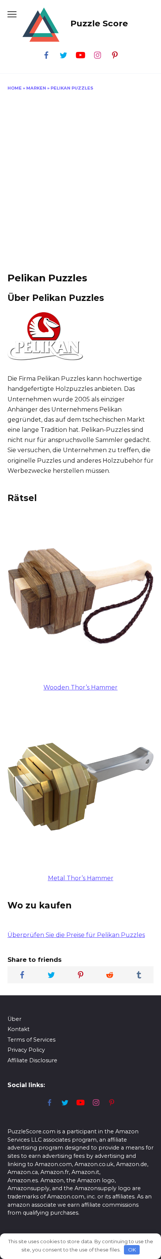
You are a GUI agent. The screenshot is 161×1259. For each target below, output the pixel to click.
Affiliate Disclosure (32, 1060)
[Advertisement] (80, 184)
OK (132, 1250)
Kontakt (18, 1029)
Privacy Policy (26, 1049)
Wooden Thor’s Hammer (80, 687)
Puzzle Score (99, 23)
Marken (36, 88)
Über (14, 1019)
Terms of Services (31, 1039)
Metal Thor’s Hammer (80, 878)
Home (14, 88)
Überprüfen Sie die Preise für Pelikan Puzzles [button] (76, 935)
